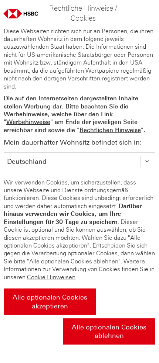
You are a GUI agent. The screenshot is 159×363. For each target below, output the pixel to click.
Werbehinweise (28, 121)
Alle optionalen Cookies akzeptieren (50, 301)
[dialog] (79, 181)
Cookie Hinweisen (51, 277)
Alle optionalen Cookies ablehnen (109, 331)
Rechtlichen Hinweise (110, 130)
